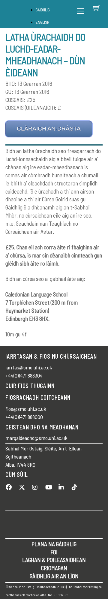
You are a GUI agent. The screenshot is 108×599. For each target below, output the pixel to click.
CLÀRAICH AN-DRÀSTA (49, 128)
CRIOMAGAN (54, 567)
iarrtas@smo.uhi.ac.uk (28, 367)
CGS (63, 587)
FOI (54, 552)
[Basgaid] (97, 8)
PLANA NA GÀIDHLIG (54, 543)
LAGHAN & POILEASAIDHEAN (54, 559)
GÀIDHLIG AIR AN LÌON (54, 576)
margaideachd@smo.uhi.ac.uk (36, 438)
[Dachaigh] (21, 14)
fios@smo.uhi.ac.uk (25, 408)
